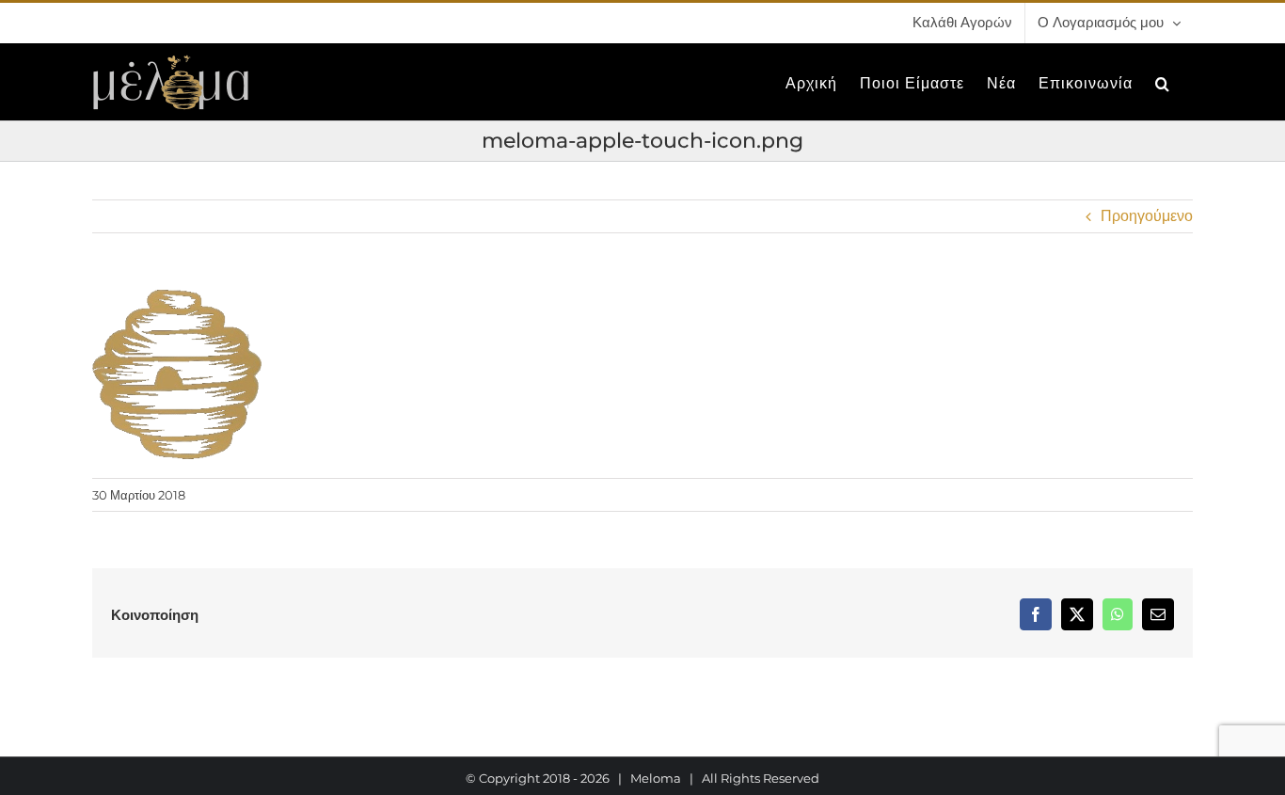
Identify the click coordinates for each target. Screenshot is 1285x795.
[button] (1162, 81)
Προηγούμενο (1147, 216)
